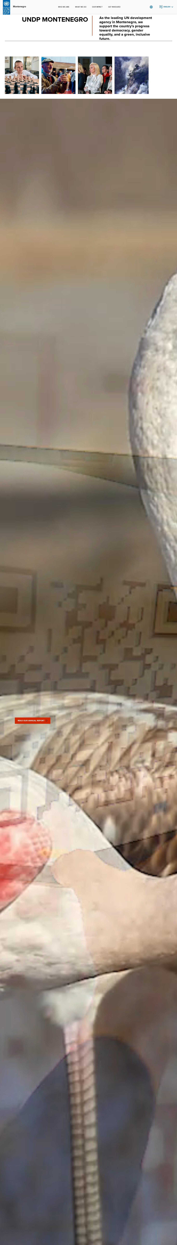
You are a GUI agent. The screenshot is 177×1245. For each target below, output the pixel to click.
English (167, 7)
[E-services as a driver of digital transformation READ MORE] (58, 75)
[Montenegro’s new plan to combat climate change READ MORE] (132, 75)
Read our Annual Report (31, 720)
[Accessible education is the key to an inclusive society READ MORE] (22, 75)
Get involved (114, 7)
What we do (80, 7)
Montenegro (19, 6)
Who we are (63, 7)
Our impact (97, 7)
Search (156, 7)
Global (151, 7)
